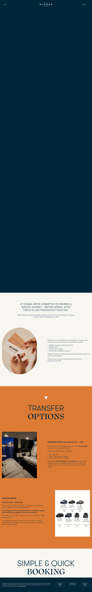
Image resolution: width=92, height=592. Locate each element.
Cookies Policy (22, 586)
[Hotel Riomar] (46, 4)
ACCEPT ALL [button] (60, 584)
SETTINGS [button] (73, 584)
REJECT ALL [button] (85, 584)
